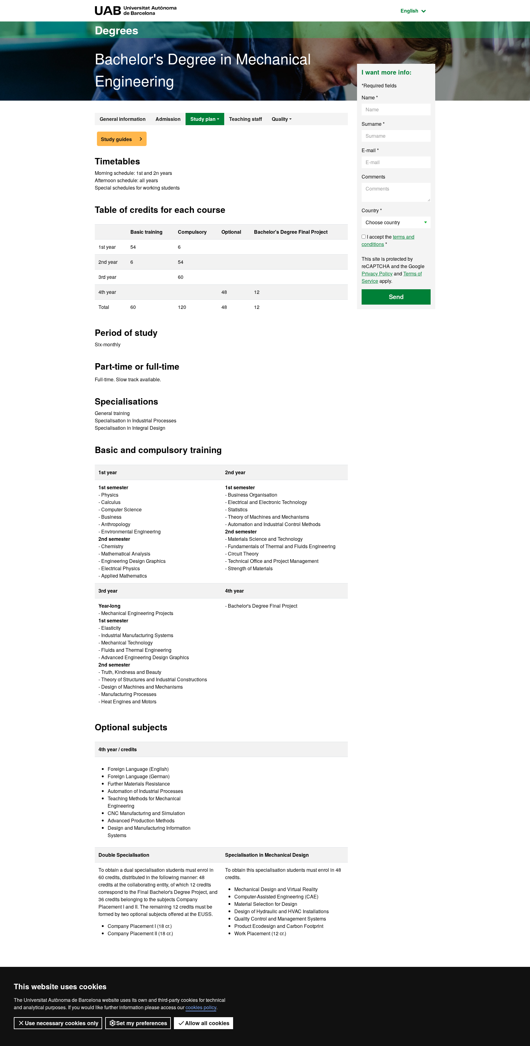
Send (396, 296)
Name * (370, 97)
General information (123, 118)
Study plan (203, 118)
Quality (280, 118)
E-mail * (370, 150)
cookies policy (201, 1007)
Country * (372, 210)
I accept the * (388, 240)
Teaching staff (245, 118)
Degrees (116, 30)
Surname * (373, 123)
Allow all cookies (207, 1023)
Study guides (116, 139)
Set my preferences (141, 1023)
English (418, 10)
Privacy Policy (377, 273)
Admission (168, 118)
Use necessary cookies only (61, 1023)
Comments (373, 176)
